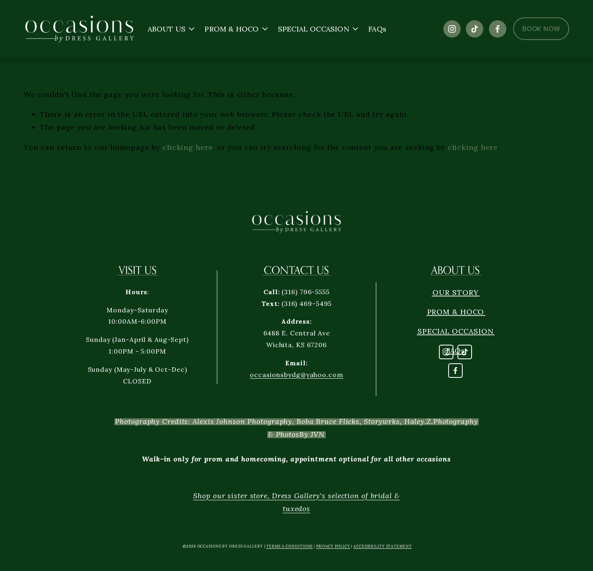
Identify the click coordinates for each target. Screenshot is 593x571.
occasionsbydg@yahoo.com (296, 375)
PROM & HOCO (455, 311)
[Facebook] (497, 29)
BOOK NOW (541, 29)
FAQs (377, 29)
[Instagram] (452, 29)
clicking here (188, 147)
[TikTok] (474, 29)
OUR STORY (455, 292)
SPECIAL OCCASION (455, 331)
